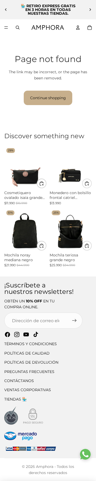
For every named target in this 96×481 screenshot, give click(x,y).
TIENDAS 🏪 (15, 399)
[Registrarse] (74, 320)
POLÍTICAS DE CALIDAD (27, 353)
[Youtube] (26, 334)
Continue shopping (48, 97)
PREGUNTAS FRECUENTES (29, 371)
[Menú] (6, 27)
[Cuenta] (78, 27)
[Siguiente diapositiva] (90, 10)
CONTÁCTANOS (19, 380)
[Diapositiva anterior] (6, 10)
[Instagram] (17, 334)
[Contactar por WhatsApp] (85, 454)
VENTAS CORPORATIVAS (27, 389)
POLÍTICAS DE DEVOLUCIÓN (31, 362)
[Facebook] (7, 334)
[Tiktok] (36, 334)
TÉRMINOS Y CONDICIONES (30, 343)
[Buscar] (17, 27)
